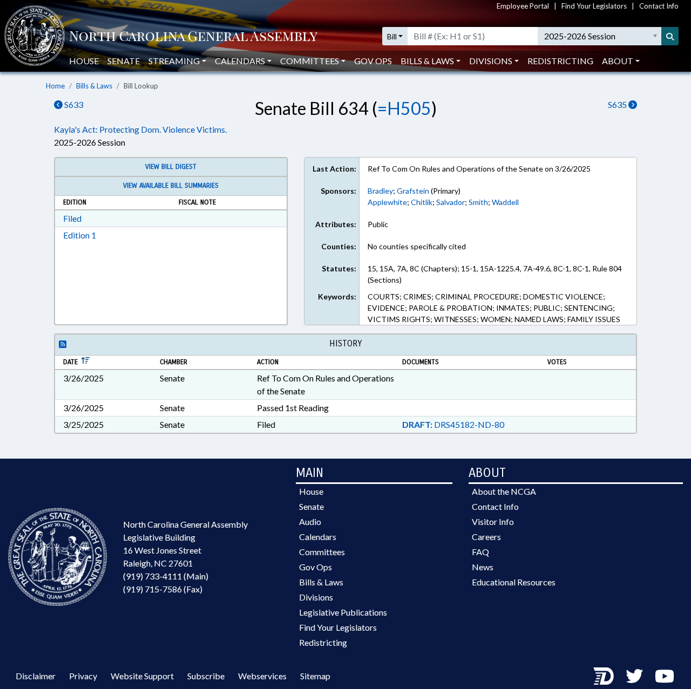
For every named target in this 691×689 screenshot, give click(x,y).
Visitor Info (493, 521)
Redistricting (560, 61)
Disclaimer (36, 676)
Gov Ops (373, 61)
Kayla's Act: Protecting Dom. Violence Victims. (140, 129)
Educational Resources (513, 582)
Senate (123, 61)
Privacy (83, 676)
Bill (392, 36)
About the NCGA (504, 491)
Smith (478, 202)
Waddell (505, 202)
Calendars (317, 536)
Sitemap (315, 676)
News (482, 567)
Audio (310, 521)
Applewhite (387, 202)
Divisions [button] (490, 61)
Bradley (380, 190)
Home (55, 85)
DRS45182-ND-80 (453, 424)
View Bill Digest (171, 166)
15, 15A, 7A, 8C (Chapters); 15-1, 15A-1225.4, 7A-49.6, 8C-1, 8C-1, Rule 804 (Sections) (495, 274)
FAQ (480, 552)
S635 (618, 104)
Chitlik (421, 202)
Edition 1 (79, 235)
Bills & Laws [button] (427, 61)
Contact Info (659, 6)
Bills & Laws (94, 85)
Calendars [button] (240, 61)
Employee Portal (523, 6)
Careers (486, 536)
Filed (72, 218)
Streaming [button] (174, 61)
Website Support (142, 676)
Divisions (316, 597)
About (617, 61)
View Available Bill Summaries (171, 185)
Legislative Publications (343, 612)
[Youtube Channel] (665, 675)
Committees (322, 552)
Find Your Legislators (594, 6)
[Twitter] (634, 675)
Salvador (450, 202)
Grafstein (413, 190)
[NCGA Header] (193, 36)
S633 (73, 104)
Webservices (262, 676)
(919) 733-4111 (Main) (165, 576)
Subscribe (206, 676)
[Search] (670, 36)
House (84, 61)
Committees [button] (309, 61)
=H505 (404, 108)
